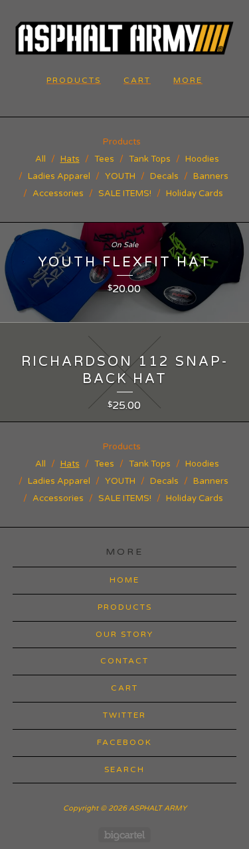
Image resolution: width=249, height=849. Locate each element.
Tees (104, 159)
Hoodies (202, 159)
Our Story (124, 634)
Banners (210, 176)
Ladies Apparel (59, 176)
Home (124, 580)
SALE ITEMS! (124, 193)
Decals (164, 176)
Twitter (124, 715)
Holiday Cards (194, 193)
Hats (70, 159)
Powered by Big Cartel (124, 834)
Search (124, 769)
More (188, 80)
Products (73, 80)
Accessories (58, 193)
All (40, 159)
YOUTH (120, 176)
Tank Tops (150, 159)
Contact (124, 660)
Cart (137, 80)
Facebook (124, 742)
